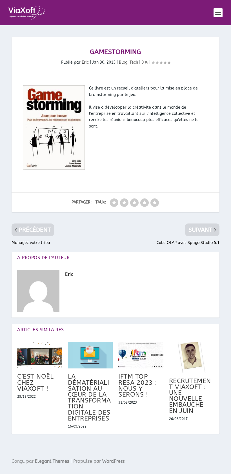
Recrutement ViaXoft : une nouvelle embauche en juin (190, 396)
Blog (123, 62)
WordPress (113, 461)
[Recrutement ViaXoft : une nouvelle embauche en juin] (191, 357)
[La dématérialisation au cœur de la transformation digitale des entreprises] (90, 355)
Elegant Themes (52, 461)
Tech (134, 62)
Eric (85, 62)
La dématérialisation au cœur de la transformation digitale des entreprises (89, 397)
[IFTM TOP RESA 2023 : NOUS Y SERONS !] (140, 355)
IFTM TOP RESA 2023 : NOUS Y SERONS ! (137, 385)
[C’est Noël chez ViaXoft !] (39, 355)
